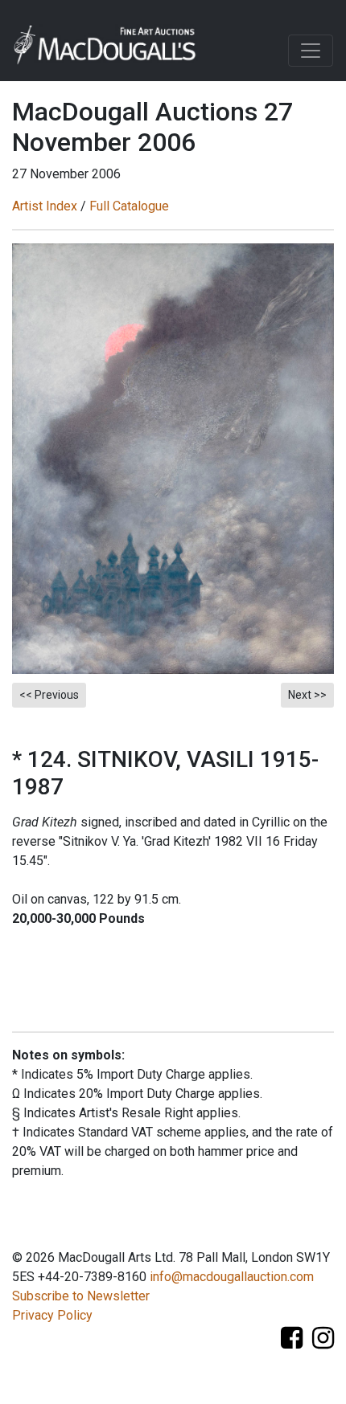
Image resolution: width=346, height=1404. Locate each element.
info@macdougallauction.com (232, 1276)
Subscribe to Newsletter (81, 1296)
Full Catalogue (129, 206)
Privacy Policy (52, 1315)
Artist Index (44, 206)
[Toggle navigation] (310, 51)
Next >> (307, 694)
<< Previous (49, 694)
